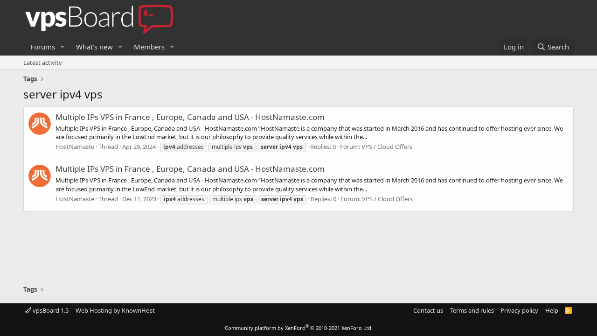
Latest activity (42, 62)
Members (149, 46)
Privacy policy (519, 310)
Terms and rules (472, 310)
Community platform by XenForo (299, 327)
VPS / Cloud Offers (386, 146)
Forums (42, 46)
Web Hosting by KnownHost (115, 310)
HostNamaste (75, 146)
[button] (62, 47)
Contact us (428, 310)
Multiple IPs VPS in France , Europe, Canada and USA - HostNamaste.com (190, 117)
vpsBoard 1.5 (50, 310)
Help (551, 310)
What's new (94, 46)
